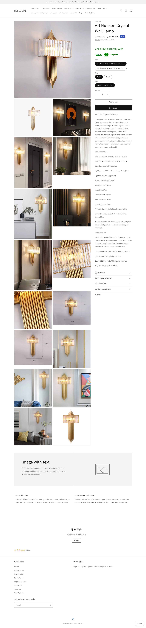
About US (17, 589)
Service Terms (19, 578)
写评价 (76, 540)
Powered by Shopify (78, 623)
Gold (99, 77)
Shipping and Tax (20, 582)
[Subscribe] (50, 605)
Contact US (18, 585)
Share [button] (99, 295)
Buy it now (113, 108)
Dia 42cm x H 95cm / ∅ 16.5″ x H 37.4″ (110, 69)
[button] (121, 10)
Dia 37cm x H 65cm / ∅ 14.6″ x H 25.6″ (110, 64)
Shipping (97, 40)
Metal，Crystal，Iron (105, 85)
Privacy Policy (19, 574)
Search (16, 567)
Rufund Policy (19, 570)
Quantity (97, 90)
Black (108, 77)
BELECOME (70, 623)
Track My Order (19, 593)
